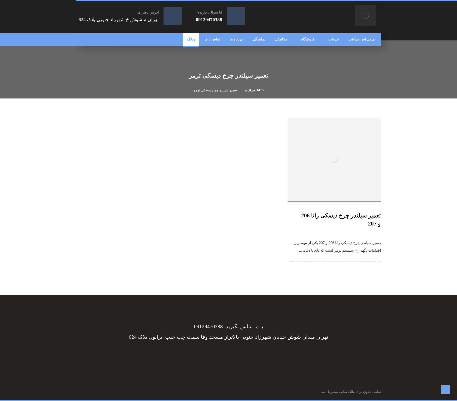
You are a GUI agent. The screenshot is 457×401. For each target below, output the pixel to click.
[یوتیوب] (84, 39)
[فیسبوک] (113, 39)
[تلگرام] (103, 39)
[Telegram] (243, 354)
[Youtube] (204, 354)
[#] (233, 354)
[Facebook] (252, 354)
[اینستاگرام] (94, 39)
